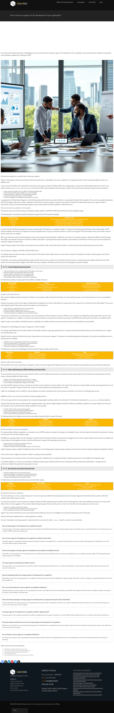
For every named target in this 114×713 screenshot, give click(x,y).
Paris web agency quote (10, 653)
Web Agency (81, 2)
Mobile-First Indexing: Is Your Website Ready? (83, 683)
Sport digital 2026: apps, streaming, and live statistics (84, 684)
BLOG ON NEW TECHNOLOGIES (82, 670)
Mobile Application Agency (65, 2)
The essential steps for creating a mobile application (17, 650)
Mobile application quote (17, 683)
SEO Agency (92, 2)
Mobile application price (16, 685)
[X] (5, 661)
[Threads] (18, 661)
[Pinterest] (12, 661)
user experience (92, 400)
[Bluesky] (15, 661)
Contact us (56, 520)
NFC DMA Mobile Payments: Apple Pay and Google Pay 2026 (86, 674)
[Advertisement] (57, 36)
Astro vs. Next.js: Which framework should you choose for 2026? (87, 694)
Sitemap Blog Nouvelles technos (19, 690)
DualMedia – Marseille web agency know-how (15, 649)
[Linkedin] (9, 661)
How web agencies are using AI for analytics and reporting (18, 655)
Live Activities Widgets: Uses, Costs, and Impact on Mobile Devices (87, 673)
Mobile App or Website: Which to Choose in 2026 (84, 686)
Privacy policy (14, 688)
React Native (27, 188)
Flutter (18, 188)
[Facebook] (2, 661)
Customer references (16, 681)
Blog (101, 2)
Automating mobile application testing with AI (15, 652)
